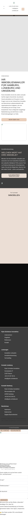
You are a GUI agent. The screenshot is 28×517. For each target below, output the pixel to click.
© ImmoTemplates (14, 427)
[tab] (5, 430)
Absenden (4, 500)
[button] (14, 15)
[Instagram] (23, 9)
